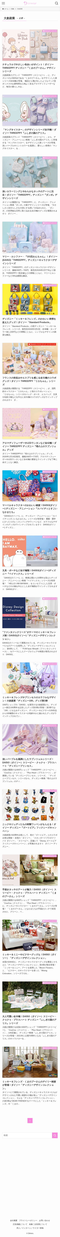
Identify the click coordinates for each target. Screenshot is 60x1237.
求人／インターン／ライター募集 (30, 1228)
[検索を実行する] (55, 1135)
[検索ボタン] (56, 3)
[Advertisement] (30, 1172)
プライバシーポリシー (28, 1220)
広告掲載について (20, 1224)
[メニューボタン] (3, 3)
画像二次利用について (38, 1224)
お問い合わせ (44, 1220)
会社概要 (13, 1220)
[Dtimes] (30, 3)
